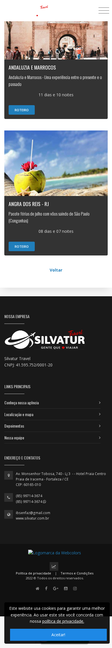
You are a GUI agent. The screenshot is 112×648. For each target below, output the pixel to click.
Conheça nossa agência (21, 402)
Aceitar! (58, 634)
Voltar (56, 270)
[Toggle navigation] (104, 10)
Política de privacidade (33, 573)
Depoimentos (14, 426)
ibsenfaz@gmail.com (33, 512)
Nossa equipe (14, 437)
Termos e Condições (77, 573)
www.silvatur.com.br (32, 518)
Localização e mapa (18, 414)
